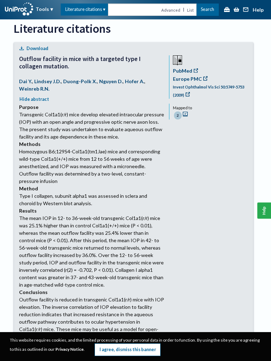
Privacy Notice (69, 349)
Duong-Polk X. (80, 81)
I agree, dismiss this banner (128, 349)
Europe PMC (187, 79)
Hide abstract (34, 99)
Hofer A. (134, 81)
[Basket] (236, 10)
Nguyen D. (111, 81)
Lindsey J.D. (47, 81)
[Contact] (246, 10)
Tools (42, 9)
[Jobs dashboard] (227, 10)
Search (207, 9)
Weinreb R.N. (34, 89)
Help (258, 10)
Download (37, 48)
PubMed (182, 71)
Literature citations (83, 9)
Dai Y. (25, 81)
